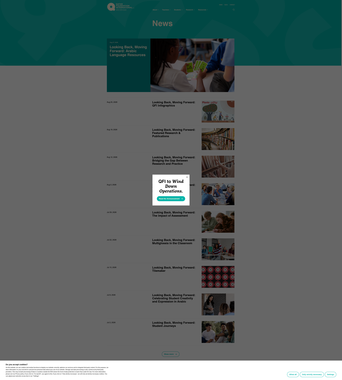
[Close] (187, 177)
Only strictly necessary (312, 374)
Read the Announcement (169, 199)
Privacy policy (19, 374)
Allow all (293, 374)
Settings (330, 374)
